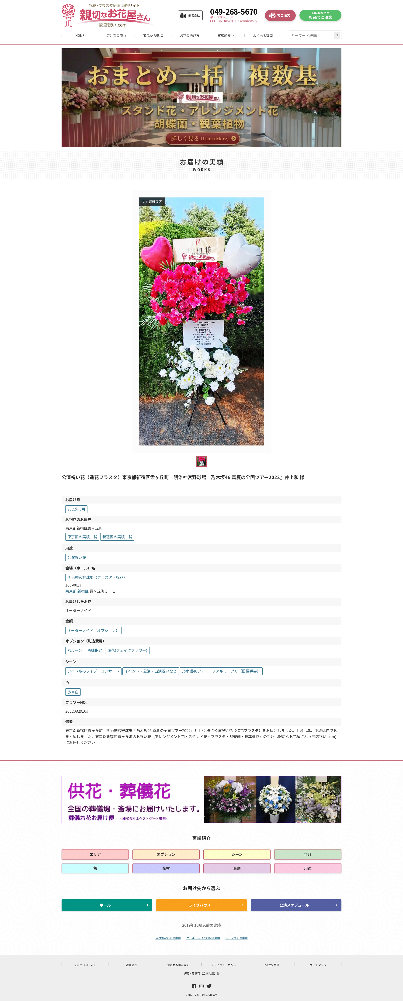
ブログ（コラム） (85, 965)
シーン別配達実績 (237, 938)
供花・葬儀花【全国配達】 (201, 973)
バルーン (74, 650)
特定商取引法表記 (178, 965)
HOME (80, 35)
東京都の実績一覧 (82, 536)
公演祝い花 (76, 557)
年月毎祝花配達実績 (168, 938)
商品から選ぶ (153, 35)
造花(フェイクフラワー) (127, 650)
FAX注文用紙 (271, 965)
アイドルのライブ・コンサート (93, 671)
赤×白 (73, 692)
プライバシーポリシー (225, 965)
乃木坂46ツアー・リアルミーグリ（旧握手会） (221, 671)
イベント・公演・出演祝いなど (151, 671)
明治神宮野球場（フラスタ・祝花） (97, 577)
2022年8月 (76, 509)
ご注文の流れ (116, 35)
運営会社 (131, 965)
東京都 (70, 591)
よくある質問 (263, 35)
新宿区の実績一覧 (117, 536)
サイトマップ (318, 965)
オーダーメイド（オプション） (93, 630)
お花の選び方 (189, 35)
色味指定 (94, 650)
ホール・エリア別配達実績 (203, 938)
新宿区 (83, 591)
